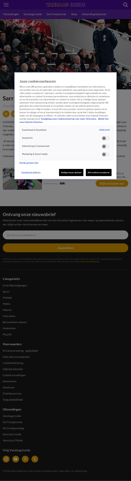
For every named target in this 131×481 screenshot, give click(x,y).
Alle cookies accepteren (99, 172)
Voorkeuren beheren (30, 172)
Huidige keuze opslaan (71, 172)
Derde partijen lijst (28, 163)
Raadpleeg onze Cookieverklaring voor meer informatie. (69, 119)
